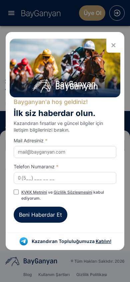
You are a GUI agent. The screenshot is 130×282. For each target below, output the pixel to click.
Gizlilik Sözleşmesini (73, 192)
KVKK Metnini (34, 192)
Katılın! (103, 241)
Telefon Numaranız (36, 166)
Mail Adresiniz (30, 140)
